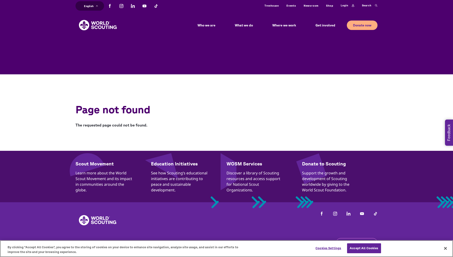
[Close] (445, 248)
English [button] (89, 5)
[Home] (98, 21)
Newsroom (311, 5)
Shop (329, 5)
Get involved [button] (325, 25)
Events (291, 5)
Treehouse (271, 5)
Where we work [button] (284, 25)
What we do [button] (244, 25)
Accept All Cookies (364, 248)
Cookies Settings (328, 248)
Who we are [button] (206, 25)
